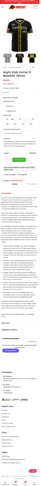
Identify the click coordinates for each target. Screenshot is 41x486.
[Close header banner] (37, 2)
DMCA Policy (5, 456)
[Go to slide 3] (21, 51)
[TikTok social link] (35, 184)
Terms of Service (7, 446)
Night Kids (15, 88)
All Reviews (5, 417)
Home (5, 67)
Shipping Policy (6, 440)
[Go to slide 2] (19, 51)
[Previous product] (30, 67)
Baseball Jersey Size (10, 98)
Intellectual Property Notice (10, 463)
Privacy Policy (6, 443)
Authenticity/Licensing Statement (13, 459)
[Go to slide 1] (17, 51)
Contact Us (5, 414)
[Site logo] (17, 7)
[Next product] (35, 67)
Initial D (11, 84)
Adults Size (7, 115)
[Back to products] (33, 67)
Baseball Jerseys (15, 67)
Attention (7, 139)
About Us (4, 410)
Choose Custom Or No (12, 129)
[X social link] (30, 184)
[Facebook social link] (28, 184)
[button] (3, 35)
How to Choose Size (8, 427)
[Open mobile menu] (2, 7)
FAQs (3, 420)
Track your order (7, 423)
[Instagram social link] (33, 184)
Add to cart (19, 160)
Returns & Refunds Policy (10, 437)
